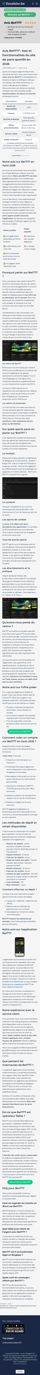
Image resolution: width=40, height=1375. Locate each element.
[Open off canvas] (37, 4)
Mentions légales (20, 1364)
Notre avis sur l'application (13, 984)
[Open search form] (33, 3)
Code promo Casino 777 (11, 1342)
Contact (20, 1371)
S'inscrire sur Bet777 (20, 731)
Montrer (24, 155)
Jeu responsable (11, 1321)
